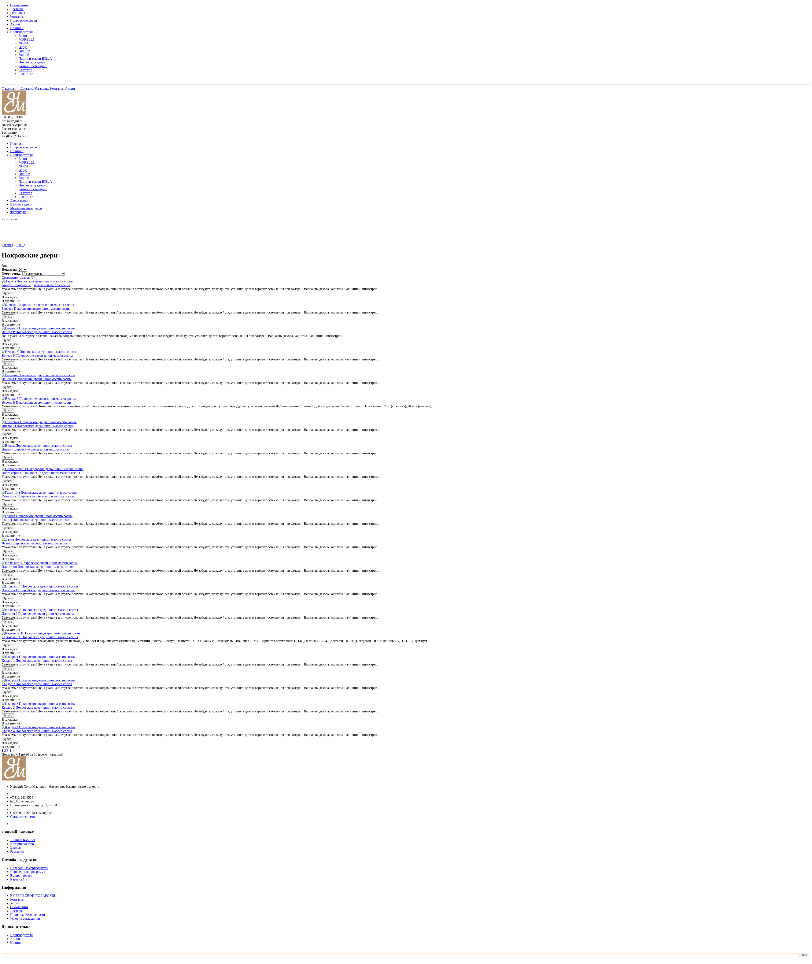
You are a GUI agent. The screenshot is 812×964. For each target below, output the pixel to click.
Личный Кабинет (22, 840)
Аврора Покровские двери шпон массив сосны (36, 285)
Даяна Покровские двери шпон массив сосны (35, 543)
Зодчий (24, 54)
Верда (23, 47)
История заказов (22, 844)
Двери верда (19, 200)
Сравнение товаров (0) (18, 277)
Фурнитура (18, 212)
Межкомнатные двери (26, 208)
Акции (15, 24)
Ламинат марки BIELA (35, 58)
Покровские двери (23, 20)
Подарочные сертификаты (29, 868)
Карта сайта (18, 879)
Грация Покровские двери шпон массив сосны (35, 520)
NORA (24, 43)
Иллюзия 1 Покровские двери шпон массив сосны (38, 590)
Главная (16, 143)
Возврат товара (21, 875)
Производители (21, 32)
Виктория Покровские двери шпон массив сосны (37, 426)
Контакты (17, 16)
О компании (19, 5)
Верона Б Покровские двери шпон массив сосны (37, 402)
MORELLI (26, 39)
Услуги (15, 903)
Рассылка (17, 851)
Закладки (16, 847)
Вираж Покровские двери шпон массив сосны (35, 449)
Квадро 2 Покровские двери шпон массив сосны (37, 684)
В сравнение (11, 301)
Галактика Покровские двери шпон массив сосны (38, 496)
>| (16, 750)
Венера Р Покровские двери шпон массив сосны (37, 332)
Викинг (24, 51)
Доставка (16, 9)
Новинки (16, 28)
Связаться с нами (22, 816)
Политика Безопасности (27, 914)
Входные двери (21, 204)
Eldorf (23, 35)
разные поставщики (33, 66)
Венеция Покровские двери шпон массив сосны (36, 379)
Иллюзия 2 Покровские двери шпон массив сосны (38, 613)
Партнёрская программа (27, 872)
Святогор (25, 70)
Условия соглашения (25, 918)
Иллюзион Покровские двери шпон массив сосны (38, 566)
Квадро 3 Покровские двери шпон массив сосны (37, 707)
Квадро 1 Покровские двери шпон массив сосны (37, 660)
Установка (17, 13)
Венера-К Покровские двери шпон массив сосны (37, 355)
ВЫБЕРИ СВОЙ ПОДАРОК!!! (32, 895)
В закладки (10, 297)
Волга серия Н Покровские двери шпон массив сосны (41, 473)
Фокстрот (26, 73)
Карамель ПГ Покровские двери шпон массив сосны (40, 637)
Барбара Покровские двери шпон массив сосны (36, 308)
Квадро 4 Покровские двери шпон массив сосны (37, 731)
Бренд (20, 245)
